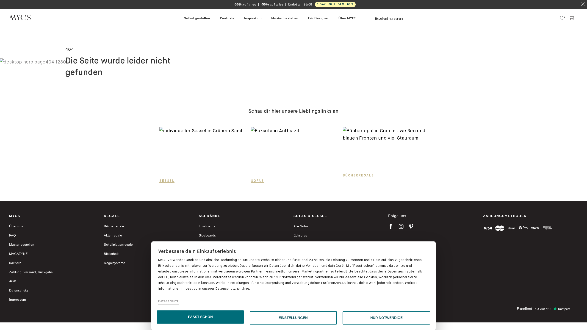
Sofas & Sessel (310, 216)
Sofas (257, 180)
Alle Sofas (301, 226)
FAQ (12, 235)
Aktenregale (113, 235)
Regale (112, 216)
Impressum (17, 299)
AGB (12, 281)
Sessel (166, 180)
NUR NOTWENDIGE (386, 318)
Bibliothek (111, 254)
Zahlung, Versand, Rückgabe (31, 272)
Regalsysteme (114, 263)
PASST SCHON (200, 317)
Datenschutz (168, 301)
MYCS (14, 216)
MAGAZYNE (18, 254)
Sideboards (207, 235)
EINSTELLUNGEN (293, 318)
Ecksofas (300, 235)
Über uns (16, 226)
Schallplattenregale (118, 244)
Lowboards (207, 226)
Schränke (209, 216)
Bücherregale (358, 175)
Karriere (15, 263)
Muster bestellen (21, 244)
